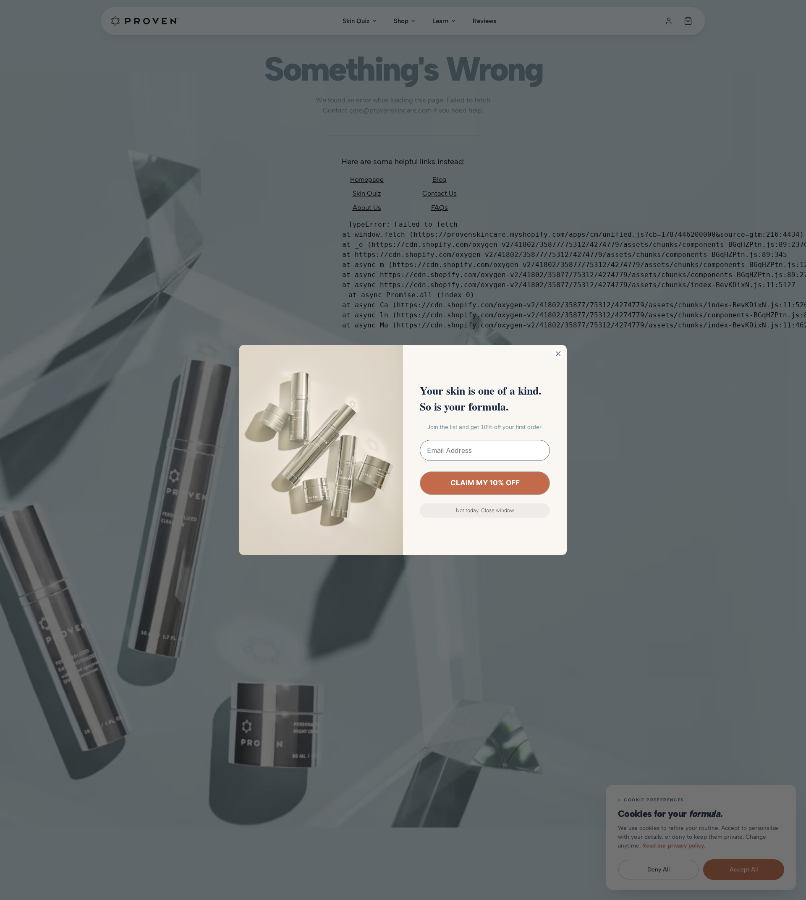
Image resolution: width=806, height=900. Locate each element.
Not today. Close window (485, 510)
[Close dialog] (558, 353)
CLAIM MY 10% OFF (485, 483)
